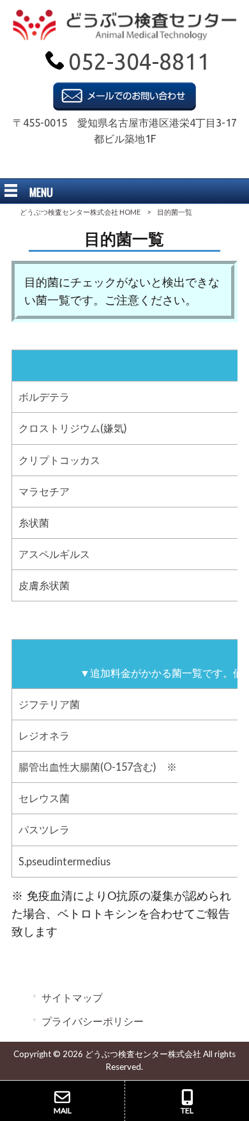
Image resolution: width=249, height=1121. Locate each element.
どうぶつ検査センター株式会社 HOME (80, 212)
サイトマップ (72, 997)
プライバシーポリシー (93, 1021)
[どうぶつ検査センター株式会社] (125, 36)
